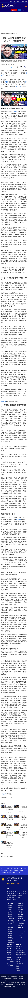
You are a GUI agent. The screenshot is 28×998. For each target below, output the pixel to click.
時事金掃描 (20, 909)
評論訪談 (20, 903)
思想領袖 (20, 913)
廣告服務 (15, 978)
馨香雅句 (10, 935)
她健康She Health (22, 931)
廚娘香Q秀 (9, 959)
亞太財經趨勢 (11, 922)
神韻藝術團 (10, 982)
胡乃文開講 (20, 933)
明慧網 (18, 984)
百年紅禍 (18, 959)
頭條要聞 (9, 895)
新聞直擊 (10, 913)
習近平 (16, 111)
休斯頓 (24, 868)
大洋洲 (20, 868)
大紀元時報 (16, 982)
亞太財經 (10, 923)
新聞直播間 (14, 10)
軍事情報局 (20, 916)
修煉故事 (18, 968)
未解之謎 (10, 929)
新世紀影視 (8, 986)
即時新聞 (20, 895)
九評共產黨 (18, 956)
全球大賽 (14, 899)
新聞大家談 (20, 905)
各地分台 (19, 1)
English (21, 870)
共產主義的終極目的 (20, 952)
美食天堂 (9, 952)
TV (19, 10)
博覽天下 (14, 897)
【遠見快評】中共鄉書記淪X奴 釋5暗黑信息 (23, 834)
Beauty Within (10, 956)
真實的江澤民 (19, 957)
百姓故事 (18, 965)
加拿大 (12, 868)
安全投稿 (9, 978)
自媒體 (8, 33)
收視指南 (15, 976)
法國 (2, 870)
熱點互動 (20, 907)
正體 (23, 1)
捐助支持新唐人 (11, 883)
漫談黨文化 (18, 966)
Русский (9, 872)
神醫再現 (20, 937)
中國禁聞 (10, 909)
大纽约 (7, 868)
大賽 (14, 1)
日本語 (13, 872)
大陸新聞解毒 (21, 923)
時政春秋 (20, 911)
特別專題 (18, 944)
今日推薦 (9, 897)
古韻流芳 (10, 933)
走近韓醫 (20, 939)
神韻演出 (9, 899)
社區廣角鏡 (10, 920)
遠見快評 (13, 33)
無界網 (3, 986)
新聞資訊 (14, 878)
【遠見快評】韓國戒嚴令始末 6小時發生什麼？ (23, 817)
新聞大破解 (20, 914)
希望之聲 (4, 984)
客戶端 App (4, 980)
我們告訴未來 (19, 946)
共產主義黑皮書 (19, 963)
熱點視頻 (14, 895)
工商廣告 (18, 970)
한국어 (18, 872)
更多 (14, 986)
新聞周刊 (10, 914)
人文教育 (10, 927)
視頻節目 (20, 878)
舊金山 (6, 870)
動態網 (23, 984)
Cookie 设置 (14, 995)
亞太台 (10, 870)
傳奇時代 (18, 948)
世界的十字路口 (21, 920)
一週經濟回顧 (11, 918)
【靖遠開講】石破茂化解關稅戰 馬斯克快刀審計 (9, 817)
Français (3, 872)
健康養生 (20, 927)
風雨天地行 (18, 961)
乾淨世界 (23, 982)
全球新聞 (10, 905)
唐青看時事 (20, 918)
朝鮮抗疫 (3, 401)
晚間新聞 (10, 911)
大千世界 (9, 957)
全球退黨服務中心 (11, 984)
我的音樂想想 (10, 965)
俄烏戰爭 (18, 86)
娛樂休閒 (9, 944)
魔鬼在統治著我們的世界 (21, 954)
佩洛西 (6, 82)
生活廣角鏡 (9, 946)
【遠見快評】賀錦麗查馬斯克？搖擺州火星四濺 (23, 826)
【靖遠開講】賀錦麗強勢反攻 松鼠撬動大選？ (9, 826)
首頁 (2, 33)
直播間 (14, 881)
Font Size (21, 67)
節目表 (9, 881)
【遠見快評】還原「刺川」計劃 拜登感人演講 (9, 844)
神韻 (11, 1)
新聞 (8, 888)
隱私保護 (21, 976)
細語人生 (20, 925)
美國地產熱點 (11, 942)
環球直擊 (10, 907)
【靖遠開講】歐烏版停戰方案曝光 (23, 808)
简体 (26, 1)
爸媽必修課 (10, 939)
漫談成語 (10, 937)
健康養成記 (20, 935)
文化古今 (10, 940)
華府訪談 (10, 916)
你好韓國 (9, 950)
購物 (18, 883)
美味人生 (9, 954)
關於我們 (10, 976)
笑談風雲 (10, 931)
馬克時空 (20, 922)
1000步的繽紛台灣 (10, 962)
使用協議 (4, 978)
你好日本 (9, 948)
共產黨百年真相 (19, 950)
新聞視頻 (10, 903)
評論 (5, 33)
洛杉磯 (16, 868)
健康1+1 (19, 929)
